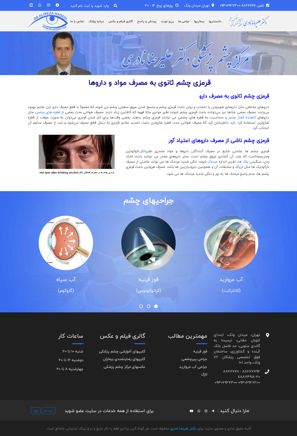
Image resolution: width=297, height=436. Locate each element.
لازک (204, 374)
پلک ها (244, 161)
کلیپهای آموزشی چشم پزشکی (122, 351)
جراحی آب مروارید (193, 367)
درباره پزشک (96, 21)
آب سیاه (65, 279)
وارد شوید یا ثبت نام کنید (89, 6)
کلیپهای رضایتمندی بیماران (124, 359)
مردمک (212, 161)
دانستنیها (215, 21)
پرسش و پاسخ (147, 21)
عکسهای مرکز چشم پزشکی (124, 367)
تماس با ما (77, 21)
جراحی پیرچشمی (194, 359)
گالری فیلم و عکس (120, 21)
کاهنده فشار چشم (242, 117)
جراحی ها (184, 21)
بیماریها (199, 21)
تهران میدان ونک (196, 5)
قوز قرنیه (148, 279)
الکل (143, 151)
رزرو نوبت (167, 21)
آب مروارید (231, 279)
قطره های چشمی (48, 112)
